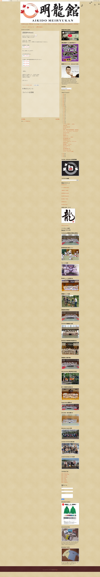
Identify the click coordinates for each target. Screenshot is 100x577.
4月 (64, 118)
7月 (64, 114)
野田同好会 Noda (64, 184)
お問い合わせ (39, 27)
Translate (68, 89)
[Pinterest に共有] (38, 85)
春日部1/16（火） (65, 135)
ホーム (24, 27)
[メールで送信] (34, 85)
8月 (64, 112)
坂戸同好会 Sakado (64, 204)
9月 (64, 111)
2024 (63, 97)
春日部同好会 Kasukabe (65, 193)
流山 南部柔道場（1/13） (67, 138)
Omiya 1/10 (65, 147)
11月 (64, 108)
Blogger (56, 569)
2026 (63, 94)
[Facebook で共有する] (37, 85)
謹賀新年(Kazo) (65, 142)
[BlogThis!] (35, 85)
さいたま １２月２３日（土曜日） (68, 151)
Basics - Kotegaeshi (64, 482)
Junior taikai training (66, 132)
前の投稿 (57, 119)
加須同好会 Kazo (64, 201)
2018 (63, 105)
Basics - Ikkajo (63, 478)
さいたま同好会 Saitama (65, 187)
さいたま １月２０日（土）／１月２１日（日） (70, 131)
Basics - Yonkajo (64, 479)
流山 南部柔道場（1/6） (66, 148)
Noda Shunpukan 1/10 (66, 145)
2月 (64, 121)
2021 (63, 101)
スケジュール (31, 27)
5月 (64, 117)
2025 (63, 95)
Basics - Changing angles (65, 474)
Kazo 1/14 (64, 134)
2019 (63, 104)
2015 (63, 156)
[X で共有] (36, 85)
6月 (64, 115)
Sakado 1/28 (65, 125)
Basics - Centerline (64, 475)
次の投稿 (23, 119)
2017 (63, 153)
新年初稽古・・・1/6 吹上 (67, 144)
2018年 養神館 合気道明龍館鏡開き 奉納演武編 (70, 129)
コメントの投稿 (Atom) (26, 121)
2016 (63, 155)
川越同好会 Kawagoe (64, 190)
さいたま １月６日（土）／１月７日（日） (70, 141)
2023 (63, 98)
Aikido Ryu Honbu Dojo (64, 225)
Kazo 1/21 (64, 128)
